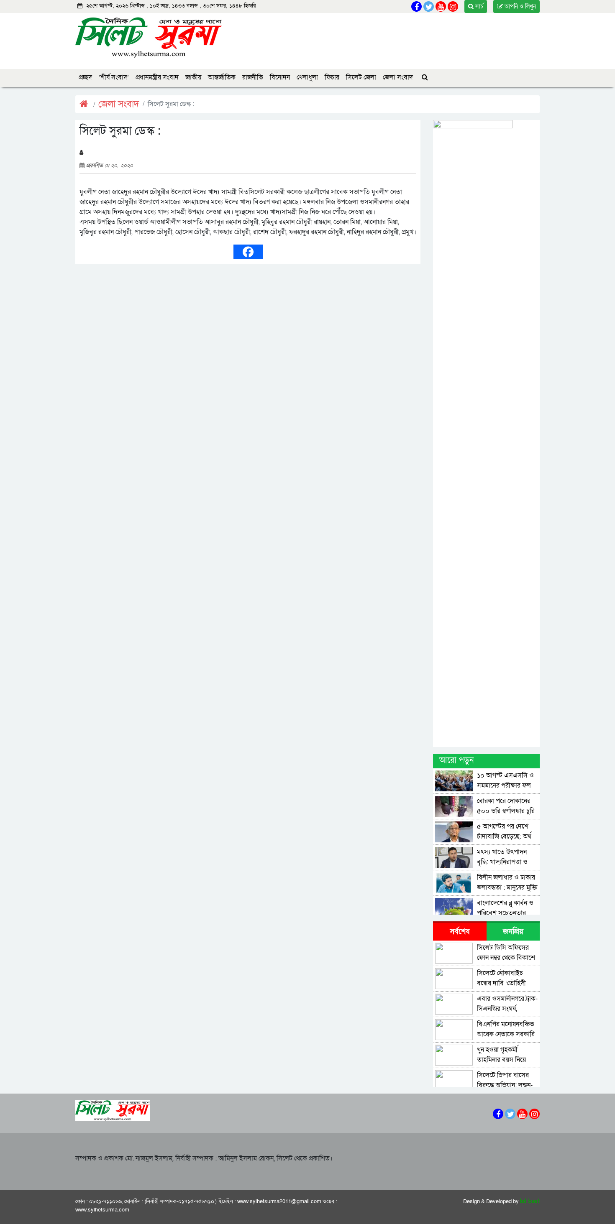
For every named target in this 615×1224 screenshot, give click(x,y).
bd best (530, 1201)
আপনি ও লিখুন (519, 6)
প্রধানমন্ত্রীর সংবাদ (157, 77)
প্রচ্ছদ (85, 77)
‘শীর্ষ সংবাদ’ (114, 77)
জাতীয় (193, 77)
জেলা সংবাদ (398, 77)
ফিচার (332, 77)
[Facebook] (248, 252)
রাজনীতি (252, 77)
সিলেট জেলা (361, 77)
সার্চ (478, 6)
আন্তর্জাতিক (222, 77)
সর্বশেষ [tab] (459, 931)
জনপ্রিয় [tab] (513, 931)
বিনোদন (280, 77)
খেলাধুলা (307, 77)
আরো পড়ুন (456, 760)
